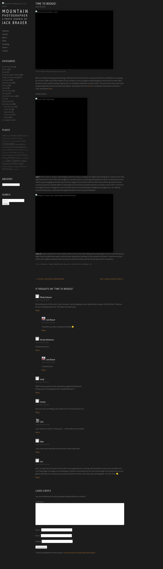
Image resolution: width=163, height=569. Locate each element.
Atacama (4, 138)
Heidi (42, 379)
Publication (6, 101)
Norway (5, 85)
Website (38, 541)
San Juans (66, 264)
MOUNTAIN (15, 11)
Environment (8, 114)
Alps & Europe (7, 83)
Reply (37, 310)
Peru (22, 158)
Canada (20, 138)
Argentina (19, 136)
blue (50, 88)
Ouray (61, 264)
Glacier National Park (19, 150)
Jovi (41, 461)
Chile (23, 141)
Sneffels (23, 161)
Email (38, 536)
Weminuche (22, 166)
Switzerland (7, 163)
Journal (5, 34)
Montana (4, 155)
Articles (5, 69)
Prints (4, 41)
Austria (9, 138)
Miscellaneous (7, 104)
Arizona (25, 136)
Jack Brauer (85, 264)
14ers (4, 135)
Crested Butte (20, 144)
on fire (90, 86)
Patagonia (17, 158)
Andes (4, 88)
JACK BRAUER (14, 22)
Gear (4, 99)
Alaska (4, 72)
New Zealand (7, 91)
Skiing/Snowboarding (10, 77)
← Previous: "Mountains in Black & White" (49, 279)
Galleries (5, 31)
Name (38, 530)
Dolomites (5, 147)
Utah (21, 163)
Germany (11, 150)
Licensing (5, 44)
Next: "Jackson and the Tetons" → (112, 279)
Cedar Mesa (19, 141)
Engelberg (22, 147)
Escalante (4, 150)
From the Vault (9, 107)
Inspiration (7, 112)
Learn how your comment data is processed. (79, 552)
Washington (15, 166)
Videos (6, 117)
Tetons (16, 163)
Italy (15, 152)
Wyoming (6, 168)
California (14, 138)
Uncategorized (7, 120)
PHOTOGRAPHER (15, 15)
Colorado (43, 264)
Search (4, 47)
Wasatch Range (6, 166)
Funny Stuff (8, 109)
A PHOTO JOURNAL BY (14, 19)
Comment (39, 502)
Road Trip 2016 (7, 67)
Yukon (12, 169)
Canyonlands (5, 141)
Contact (5, 51)
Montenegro (10, 155)
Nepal (16, 155)
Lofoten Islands (20, 152)
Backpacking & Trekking (10, 75)
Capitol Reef (12, 141)
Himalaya (5, 93)
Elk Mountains (13, 147)
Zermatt (17, 169)
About (4, 37)
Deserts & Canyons (8, 96)
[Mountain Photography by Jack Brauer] (15, 6)
